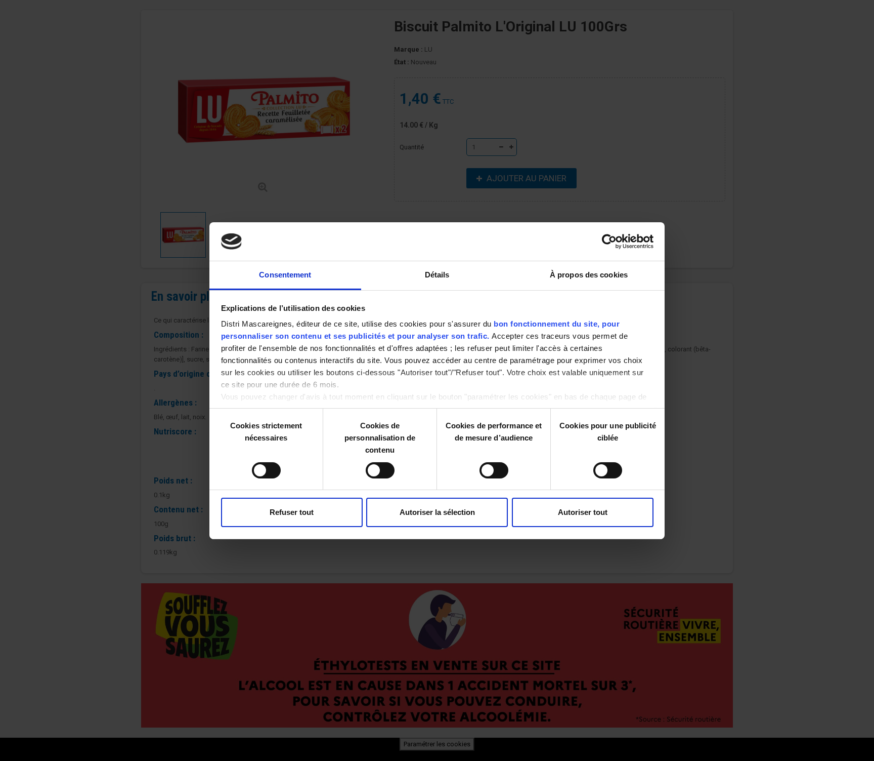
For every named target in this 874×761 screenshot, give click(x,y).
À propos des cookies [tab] (589, 274)
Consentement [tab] (285, 274)
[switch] (369, 466)
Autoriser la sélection (437, 512)
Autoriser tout (582, 512)
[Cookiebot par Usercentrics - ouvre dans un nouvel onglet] (609, 241)
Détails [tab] (437, 274)
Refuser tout (292, 512)
